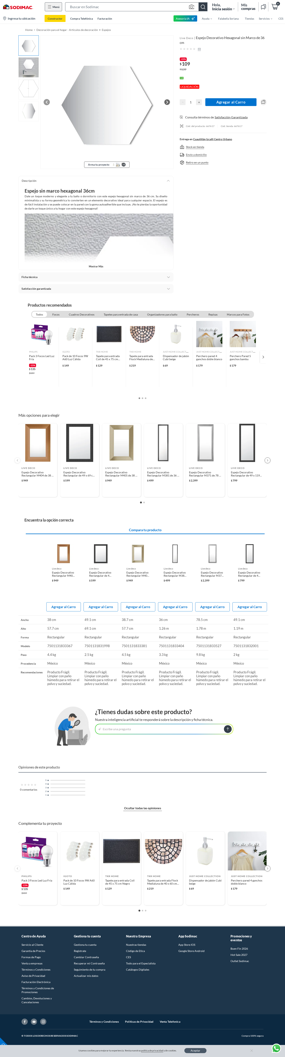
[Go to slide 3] (145, 910)
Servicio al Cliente (32, 944)
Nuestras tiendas (136, 944)
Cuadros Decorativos (81, 314)
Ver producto (37, 491)
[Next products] (267, 460)
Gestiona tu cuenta (85, 944)
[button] (136, 7)
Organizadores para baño (162, 314)
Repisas (213, 314)
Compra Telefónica (81, 18)
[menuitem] (204, 18)
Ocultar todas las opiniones (142, 808)
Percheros (193, 314)
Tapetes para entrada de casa (121, 314)
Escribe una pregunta (117, 729)
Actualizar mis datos (86, 975)
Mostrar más (96, 266)
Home (29, 29)
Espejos (106, 29)
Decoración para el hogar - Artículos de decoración (67, 29)
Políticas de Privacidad (139, 1021)
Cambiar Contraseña (86, 957)
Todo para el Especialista (140, 963)
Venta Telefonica (170, 1021)
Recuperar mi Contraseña (89, 963)
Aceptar (195, 1050)
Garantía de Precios (33, 951)
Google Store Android (191, 951)
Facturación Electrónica (36, 982)
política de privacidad (152, 1050)
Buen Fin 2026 (239, 948)
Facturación (105, 18)
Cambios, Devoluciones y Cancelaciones (37, 1000)
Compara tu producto (145, 530)
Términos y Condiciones (36, 969)
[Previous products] (17, 460)
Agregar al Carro (230, 102)
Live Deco (186, 38)
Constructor (55, 18)
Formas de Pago (31, 957)
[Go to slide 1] (141, 502)
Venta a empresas (32, 963)
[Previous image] (47, 102)
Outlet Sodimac (240, 961)
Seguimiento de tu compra (89, 969)
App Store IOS (186, 944)
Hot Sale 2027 (239, 954)
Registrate (80, 951)
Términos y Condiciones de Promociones (38, 990)
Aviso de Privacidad (33, 975)
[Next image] (167, 102)
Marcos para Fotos (238, 314)
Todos (39, 314)
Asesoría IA (183, 18)
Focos (56, 314)
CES (128, 957)
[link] (42, 357)
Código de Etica (135, 951)
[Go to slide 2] (144, 502)
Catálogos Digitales (137, 969)
